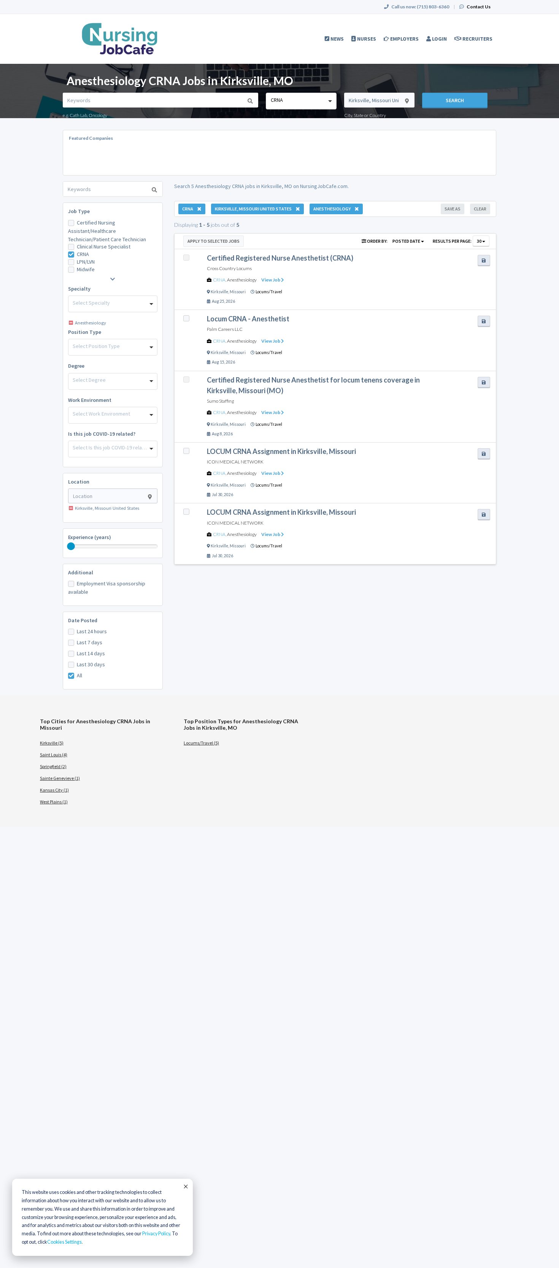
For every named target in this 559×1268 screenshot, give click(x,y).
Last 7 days (89, 642)
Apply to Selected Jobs (213, 241)
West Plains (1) (54, 802)
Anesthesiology (242, 280)
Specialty (79, 288)
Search (455, 100)
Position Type (84, 332)
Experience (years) (89, 537)
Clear (480, 209)
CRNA (83, 254)
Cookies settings (64, 1242)
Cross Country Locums (229, 268)
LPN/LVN (86, 261)
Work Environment (89, 400)
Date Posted (82, 620)
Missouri (238, 291)
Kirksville (219, 291)
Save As (453, 209)
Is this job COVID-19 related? (101, 433)
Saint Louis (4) (53, 754)
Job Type (79, 211)
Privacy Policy (156, 1233)
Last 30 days (91, 664)
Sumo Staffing (220, 401)
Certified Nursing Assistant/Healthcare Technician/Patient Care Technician (107, 231)
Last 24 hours (92, 631)
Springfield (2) (53, 766)
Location (78, 481)
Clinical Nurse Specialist (103, 246)
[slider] (71, 546)
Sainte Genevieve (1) (60, 778)
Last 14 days (91, 653)
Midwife (86, 269)
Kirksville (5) (52, 743)
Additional (80, 572)
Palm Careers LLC (225, 329)
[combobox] (301, 101)
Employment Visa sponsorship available (106, 587)
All (79, 675)
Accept (185, 1186)
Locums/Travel (269, 291)
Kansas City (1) (54, 790)
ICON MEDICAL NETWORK (235, 462)
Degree (76, 365)
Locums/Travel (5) (201, 743)
